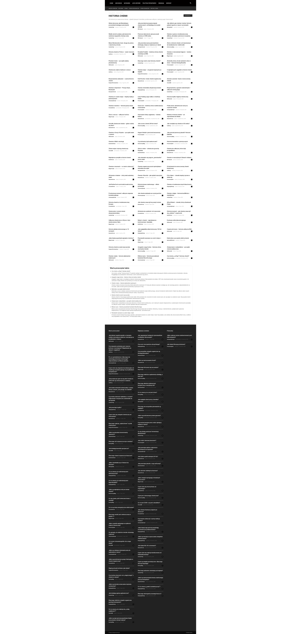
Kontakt (168, 3)
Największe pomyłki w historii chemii (120, 157)
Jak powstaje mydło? (115, 407)
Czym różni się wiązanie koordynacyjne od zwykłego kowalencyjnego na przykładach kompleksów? (121, 369)
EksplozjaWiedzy (141, 89)
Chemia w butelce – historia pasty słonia (121, 105)
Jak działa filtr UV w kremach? (147, 545)
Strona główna (112, 13)
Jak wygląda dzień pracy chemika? (148, 399)
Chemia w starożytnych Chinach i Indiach (179, 157)
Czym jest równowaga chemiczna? (148, 495)
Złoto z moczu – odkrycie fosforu (119, 114)
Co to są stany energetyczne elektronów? (121, 507)
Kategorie (127, 3)
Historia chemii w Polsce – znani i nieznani (121, 52)
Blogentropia (170, 55)
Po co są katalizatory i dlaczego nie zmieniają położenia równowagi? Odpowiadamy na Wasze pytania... (119, 359)
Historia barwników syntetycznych (177, 141)
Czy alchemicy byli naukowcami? (147, 141)
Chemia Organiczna (144, 8)
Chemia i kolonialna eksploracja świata (149, 88)
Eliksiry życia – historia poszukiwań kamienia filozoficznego (127, 307)
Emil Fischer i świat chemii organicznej (149, 79)
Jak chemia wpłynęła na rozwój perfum (149, 193)
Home (111, 3)
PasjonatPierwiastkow (142, 73)
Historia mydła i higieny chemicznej (177, 96)
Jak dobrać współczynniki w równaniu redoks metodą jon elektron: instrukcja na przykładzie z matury (121, 337)
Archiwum (118, 3)
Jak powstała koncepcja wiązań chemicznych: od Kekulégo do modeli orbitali (149, 25)
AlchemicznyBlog (170, 47)
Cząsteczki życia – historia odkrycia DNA (179, 229)
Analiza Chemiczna (113, 8)
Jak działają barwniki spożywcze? (119, 448)
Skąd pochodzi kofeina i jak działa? (119, 568)
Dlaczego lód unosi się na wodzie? (148, 367)
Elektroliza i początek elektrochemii (178, 238)
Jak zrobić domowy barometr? (147, 440)
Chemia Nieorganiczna (134, 8)
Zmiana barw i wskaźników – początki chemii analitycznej (126, 301)
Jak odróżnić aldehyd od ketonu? (148, 470)
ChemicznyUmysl (141, 188)
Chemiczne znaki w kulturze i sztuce (120, 70)
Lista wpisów (136, 3)
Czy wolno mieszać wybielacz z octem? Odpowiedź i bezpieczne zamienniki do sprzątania (121, 398)
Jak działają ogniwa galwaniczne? (119, 593)
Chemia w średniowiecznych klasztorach (179, 184)
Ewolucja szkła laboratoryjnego (176, 220)
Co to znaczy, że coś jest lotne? (147, 392)
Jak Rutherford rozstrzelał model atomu (121, 184)
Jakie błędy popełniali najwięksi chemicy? (121, 238)
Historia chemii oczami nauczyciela (119, 247)
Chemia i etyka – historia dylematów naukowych (124, 283)
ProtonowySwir (170, 64)
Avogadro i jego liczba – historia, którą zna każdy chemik (126, 277)
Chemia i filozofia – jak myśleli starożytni (150, 175)
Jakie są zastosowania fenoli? (147, 360)
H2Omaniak (140, 55)
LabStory (110, 54)
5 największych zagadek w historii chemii (179, 70)
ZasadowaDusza (112, 143)
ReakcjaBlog (111, 443)
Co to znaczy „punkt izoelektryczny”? (149, 586)
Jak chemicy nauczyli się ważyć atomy (149, 202)
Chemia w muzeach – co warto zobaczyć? (121, 166)
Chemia (126, 8)
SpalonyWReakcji (170, 240)
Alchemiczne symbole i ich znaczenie (149, 211)
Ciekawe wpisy (189, 632)
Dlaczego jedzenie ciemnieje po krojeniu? (150, 570)
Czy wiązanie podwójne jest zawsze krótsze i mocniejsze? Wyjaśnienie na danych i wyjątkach (120, 348)
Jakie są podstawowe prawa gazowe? (149, 415)
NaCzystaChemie (141, 47)
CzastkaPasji (111, 27)
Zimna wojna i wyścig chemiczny (118, 148)
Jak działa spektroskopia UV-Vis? (148, 456)
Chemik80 (169, 82)
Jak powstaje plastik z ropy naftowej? (149, 463)
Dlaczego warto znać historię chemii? (149, 61)
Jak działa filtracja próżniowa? (176, 344)
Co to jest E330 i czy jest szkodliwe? (149, 502)
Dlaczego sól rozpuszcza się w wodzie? (121, 441)
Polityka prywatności (149, 3)
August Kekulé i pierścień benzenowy (149, 132)
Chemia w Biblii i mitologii (116, 141)
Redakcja (161, 3)
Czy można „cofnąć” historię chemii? (178, 256)
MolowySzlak (169, 27)
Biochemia (120, 8)
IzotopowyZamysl (112, 100)
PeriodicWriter (112, 107)
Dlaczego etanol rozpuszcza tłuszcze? (120, 455)
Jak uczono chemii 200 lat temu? (148, 123)
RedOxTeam (111, 159)
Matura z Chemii (154, 8)
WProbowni (140, 29)
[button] (190, 3)
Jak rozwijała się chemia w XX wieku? (178, 123)
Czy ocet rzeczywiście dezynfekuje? (149, 344)
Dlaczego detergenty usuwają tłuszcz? (149, 593)
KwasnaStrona (141, 80)
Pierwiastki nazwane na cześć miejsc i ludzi (123, 313)
